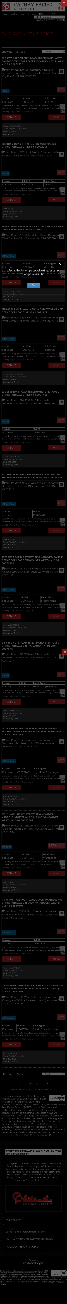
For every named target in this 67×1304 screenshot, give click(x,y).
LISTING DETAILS (11, 117)
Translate (60, 20)
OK (33, 285)
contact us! (47, 1180)
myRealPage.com (33, 1263)
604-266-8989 (9, 131)
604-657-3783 (9, 630)
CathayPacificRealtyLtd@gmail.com (25, 1231)
